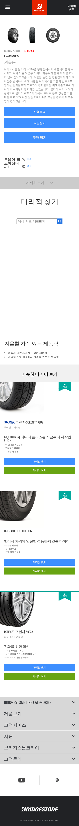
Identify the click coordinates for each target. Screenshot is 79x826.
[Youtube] (22, 780)
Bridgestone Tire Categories (27, 702)
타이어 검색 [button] (71, 7)
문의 (29, 159)
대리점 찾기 (39, 461)
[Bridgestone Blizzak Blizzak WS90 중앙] (13, 35)
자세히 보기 (39, 470)
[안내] (7, 7)
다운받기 (39, 123)
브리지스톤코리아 (21, 747)
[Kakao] (57, 780)
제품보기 (13, 713)
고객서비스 (15, 725)
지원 (8, 736)
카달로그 (39, 111)
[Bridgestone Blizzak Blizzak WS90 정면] (32, 35)
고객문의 (13, 759)
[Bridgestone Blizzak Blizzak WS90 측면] (53, 35)
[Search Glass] (59, 221)
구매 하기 (39, 137)
